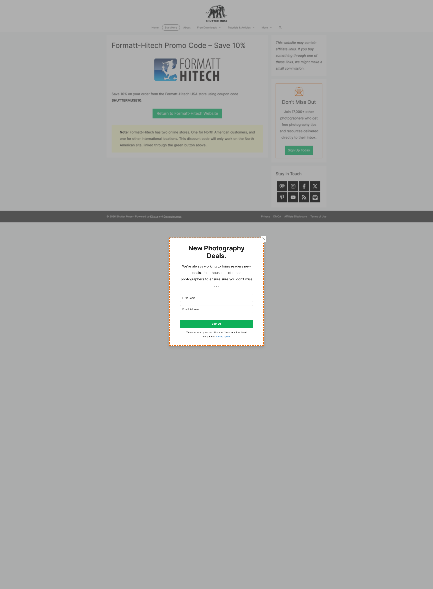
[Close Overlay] (263, 239)
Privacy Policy (222, 336)
